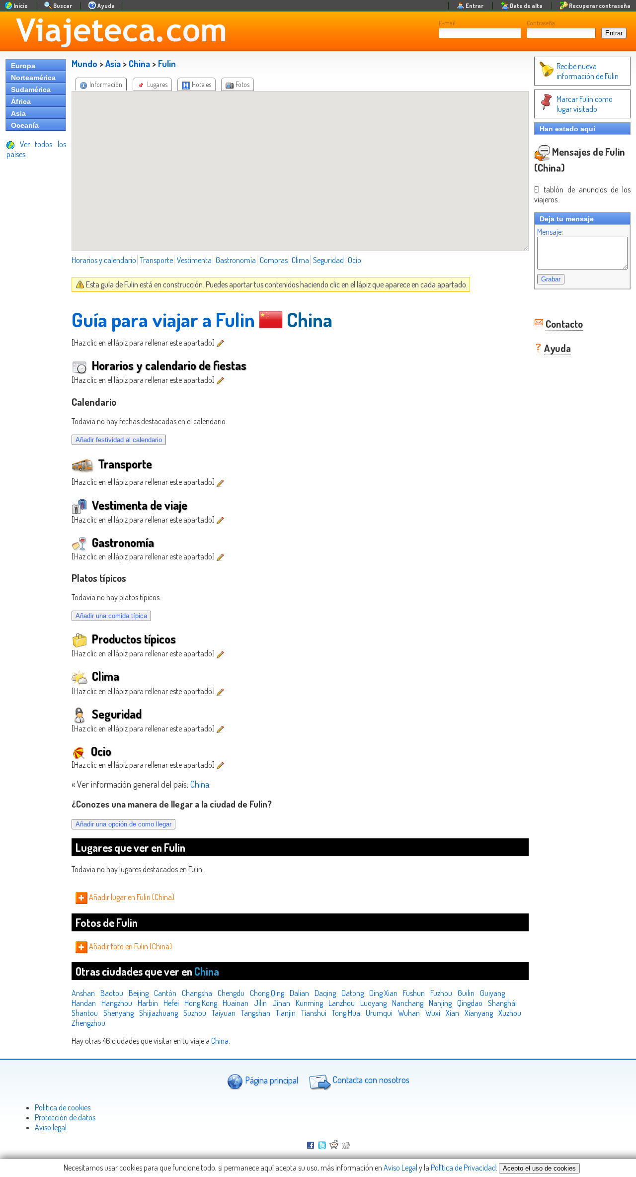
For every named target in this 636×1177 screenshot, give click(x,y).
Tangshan (255, 1013)
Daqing (325, 993)
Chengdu (231, 993)
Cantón (165, 993)
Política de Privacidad (463, 1168)
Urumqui (379, 1013)
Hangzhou (116, 1003)
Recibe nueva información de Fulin (587, 71)
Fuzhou (441, 993)
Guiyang (492, 993)
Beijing (139, 993)
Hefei (171, 1003)
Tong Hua (346, 1013)
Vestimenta (194, 260)
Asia (18, 113)
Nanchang (407, 1003)
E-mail (447, 23)
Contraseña (541, 23)
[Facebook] (311, 1146)
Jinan (281, 1003)
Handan (84, 1003)
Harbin (148, 1003)
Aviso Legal (400, 1168)
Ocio (354, 260)
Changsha (197, 993)
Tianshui (313, 1013)
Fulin (167, 63)
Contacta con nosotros (370, 1079)
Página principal (270, 1079)
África (21, 101)
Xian (452, 1013)
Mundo (84, 63)
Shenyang (118, 1013)
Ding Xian (383, 993)
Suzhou (194, 1013)
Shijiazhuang (158, 1013)
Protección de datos (65, 1117)
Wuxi (432, 1013)
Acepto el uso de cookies (539, 1168)
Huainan (235, 1003)
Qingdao (469, 1003)
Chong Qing (267, 993)
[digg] (346, 1146)
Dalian (299, 993)
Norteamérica (33, 78)
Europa (23, 66)
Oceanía (25, 125)
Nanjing (440, 1003)
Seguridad (328, 260)
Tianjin (286, 1013)
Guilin (466, 993)
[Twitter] (322, 1146)
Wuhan (409, 1013)
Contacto (564, 323)
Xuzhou (509, 1013)
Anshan (83, 993)
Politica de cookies (62, 1107)
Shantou (85, 1013)
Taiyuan (224, 1013)
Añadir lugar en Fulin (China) (130, 897)
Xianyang (479, 1013)
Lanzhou (341, 1003)
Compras (274, 260)
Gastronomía (236, 260)
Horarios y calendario (104, 260)
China (139, 63)
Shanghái (502, 1003)
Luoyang (373, 1003)
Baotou (111, 993)
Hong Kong (200, 1003)
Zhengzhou (88, 1023)
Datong (352, 993)
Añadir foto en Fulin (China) (129, 946)
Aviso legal (51, 1127)
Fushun (414, 993)
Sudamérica (31, 89)
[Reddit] (333, 1146)
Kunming (309, 1003)
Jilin (260, 1003)
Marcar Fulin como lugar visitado (584, 104)
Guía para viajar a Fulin (163, 319)
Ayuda (557, 348)
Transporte (156, 260)
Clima (300, 260)
